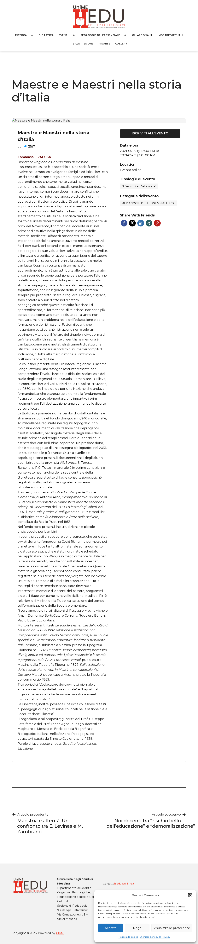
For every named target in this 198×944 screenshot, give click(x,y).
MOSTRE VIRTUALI (171, 35)
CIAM (60, 933)
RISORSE (104, 43)
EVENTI (63, 35)
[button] (190, 895)
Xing (149, 223)
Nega (137, 928)
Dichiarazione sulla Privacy (155, 936)
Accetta (110, 928)
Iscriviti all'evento (150, 133)
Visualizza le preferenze (172, 928)
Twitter (132, 223)
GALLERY (121, 43)
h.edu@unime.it (124, 883)
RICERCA (21, 35)
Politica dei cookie (128, 936)
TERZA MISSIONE (82, 43)
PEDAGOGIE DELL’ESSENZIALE (100, 35)
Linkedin (140, 223)
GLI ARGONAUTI (142, 35)
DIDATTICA (46, 35)
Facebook (124, 223)
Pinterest (157, 223)
